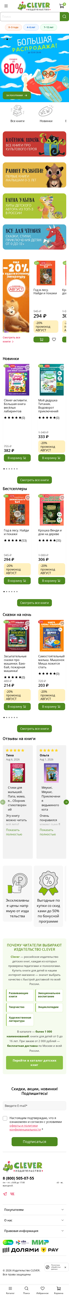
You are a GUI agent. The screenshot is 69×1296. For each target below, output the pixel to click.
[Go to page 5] (14, 468)
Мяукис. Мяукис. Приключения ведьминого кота (51, 799)
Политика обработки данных (56, 1267)
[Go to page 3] (9, 468)
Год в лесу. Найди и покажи (45, 291)
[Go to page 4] (11, 468)
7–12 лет (49, 27)
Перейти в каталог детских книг (34, 1062)
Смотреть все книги (34, 480)
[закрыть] (65, 1267)
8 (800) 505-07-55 (18, 1178)
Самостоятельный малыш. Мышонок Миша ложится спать (51, 661)
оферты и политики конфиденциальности (25, 1127)
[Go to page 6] (16, 468)
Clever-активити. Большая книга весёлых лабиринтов (15, 405)
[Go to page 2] (6, 468)
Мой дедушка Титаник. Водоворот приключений (48, 405)
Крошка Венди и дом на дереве (50, 532)
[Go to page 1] (4, 468)
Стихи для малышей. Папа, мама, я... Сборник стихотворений (17, 799)
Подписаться (34, 1141)
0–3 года (13, 27)
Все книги (17, 121)
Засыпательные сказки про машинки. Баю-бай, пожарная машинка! (15, 663)
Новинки (46, 121)
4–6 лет (31, 27)
